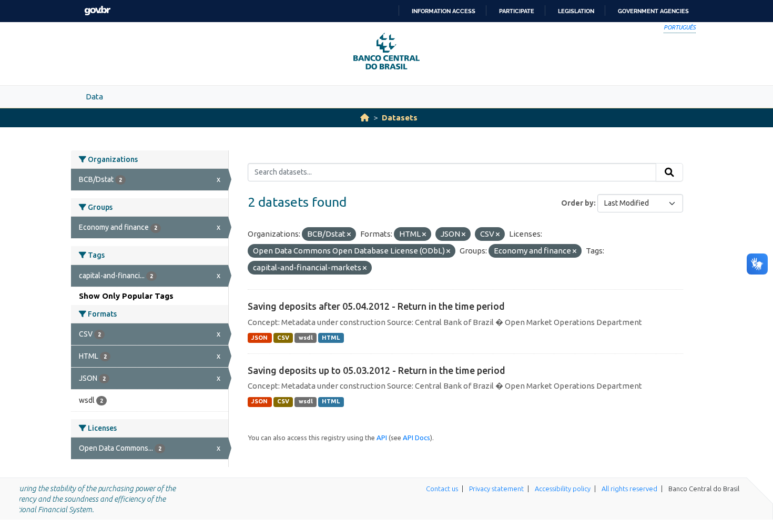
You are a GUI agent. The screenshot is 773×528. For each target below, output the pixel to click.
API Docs (416, 437)
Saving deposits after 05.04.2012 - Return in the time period (376, 306)
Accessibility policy (563, 488)
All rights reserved (629, 488)
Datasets (400, 117)
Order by (577, 203)
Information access (443, 11)
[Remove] (349, 234)
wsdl (306, 337)
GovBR (97, 11)
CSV (283, 337)
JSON (259, 337)
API (382, 437)
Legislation (576, 11)
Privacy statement (496, 488)
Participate (516, 11)
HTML (331, 337)
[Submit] (669, 172)
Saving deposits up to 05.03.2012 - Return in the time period (376, 370)
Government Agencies (653, 11)
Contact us (442, 488)
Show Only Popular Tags (126, 295)
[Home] (364, 117)
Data (94, 96)
